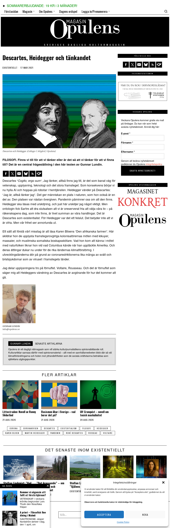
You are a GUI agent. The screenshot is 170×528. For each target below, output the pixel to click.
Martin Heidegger (35, 433)
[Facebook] (6, 174)
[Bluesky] (26, 174)
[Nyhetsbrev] (39, 174)
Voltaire (108, 433)
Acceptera (104, 514)
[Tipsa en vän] (19, 174)
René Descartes (74, 433)
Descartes (49, 428)
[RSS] (32, 174)
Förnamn (127, 142)
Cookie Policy (123, 522)
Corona (14, 428)
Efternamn (128, 151)
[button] (163, 482)
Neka (145, 514)
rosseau (92, 433)
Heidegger (102, 428)
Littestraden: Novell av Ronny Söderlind (19, 413)
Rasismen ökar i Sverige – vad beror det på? (58, 413)
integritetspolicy (154, 164)
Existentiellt (9, 67)
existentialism (69, 428)
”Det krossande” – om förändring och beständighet (50, 486)
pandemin (55, 433)
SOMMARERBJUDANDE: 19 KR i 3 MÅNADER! (42, 5)
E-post (125, 133)
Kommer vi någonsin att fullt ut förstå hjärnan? (33, 494)
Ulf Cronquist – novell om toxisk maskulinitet (94, 413)
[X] (12, 174)
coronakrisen (30, 428)
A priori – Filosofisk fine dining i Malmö (33, 514)
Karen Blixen (12, 433)
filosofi (86, 428)
